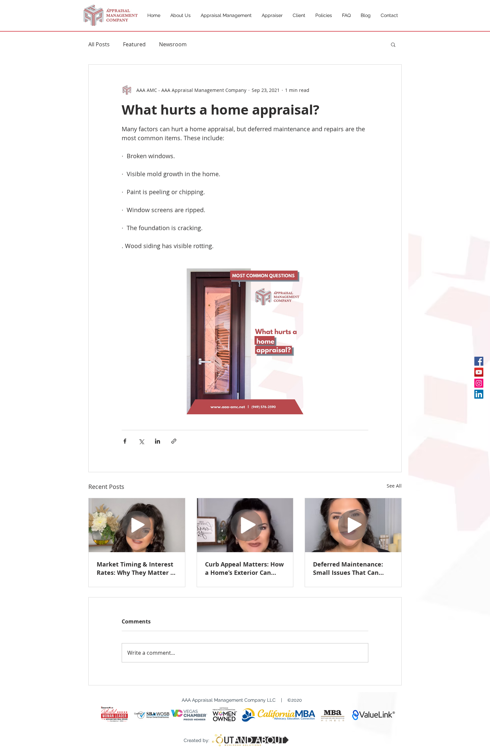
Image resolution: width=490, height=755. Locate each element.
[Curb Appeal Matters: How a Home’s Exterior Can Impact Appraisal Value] (245, 525)
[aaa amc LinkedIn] (478, 394)
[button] (393, 44)
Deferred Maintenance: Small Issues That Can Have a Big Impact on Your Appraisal (352, 568)
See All (394, 486)
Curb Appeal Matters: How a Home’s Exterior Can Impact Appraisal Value (244, 568)
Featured (134, 44)
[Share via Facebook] (125, 441)
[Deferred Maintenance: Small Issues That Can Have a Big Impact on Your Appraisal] (353, 525)
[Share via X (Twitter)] (141, 441)
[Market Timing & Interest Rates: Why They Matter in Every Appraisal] (137, 525)
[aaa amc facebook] (478, 361)
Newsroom (173, 44)
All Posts (99, 44)
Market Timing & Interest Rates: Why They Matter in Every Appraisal (136, 568)
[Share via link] (174, 441)
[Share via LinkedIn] (157, 441)
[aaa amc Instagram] (478, 383)
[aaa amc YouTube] (478, 372)
